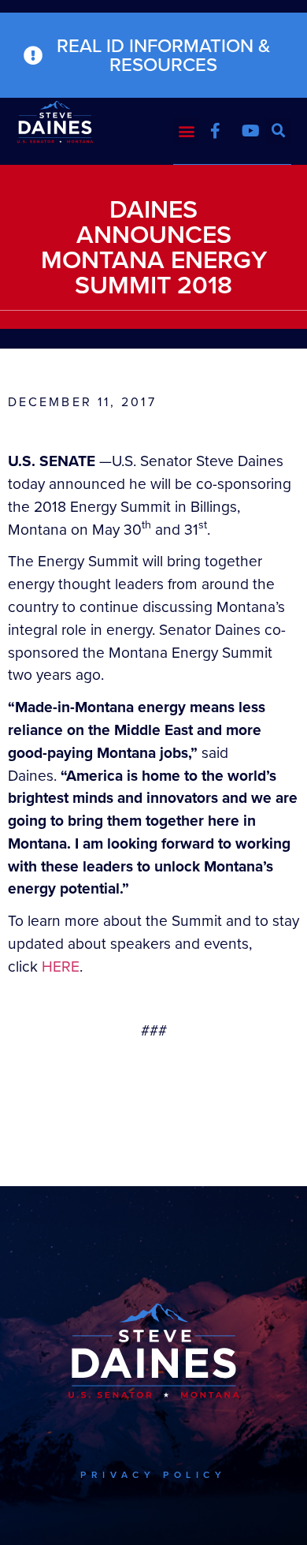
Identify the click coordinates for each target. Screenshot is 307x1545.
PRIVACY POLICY (153, 1475)
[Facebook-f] (215, 131)
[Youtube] (250, 131)
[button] (186, 131)
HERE (61, 966)
